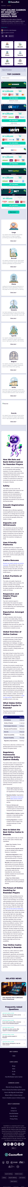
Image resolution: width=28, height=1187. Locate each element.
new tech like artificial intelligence (14, 908)
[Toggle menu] (2, 1)
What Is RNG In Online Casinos (13, 1095)
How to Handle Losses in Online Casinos (13, 1098)
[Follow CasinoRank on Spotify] (19, 1144)
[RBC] (22, 1162)
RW (13, 1148)
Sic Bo (13, 1071)
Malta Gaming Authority (16, 798)
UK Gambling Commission (16, 796)
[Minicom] (3, 1162)
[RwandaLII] (7, 1162)
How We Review (13, 1113)
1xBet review (14, 123)
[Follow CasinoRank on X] (11, 1144)
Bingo (13, 1066)
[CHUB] (14, 1162)
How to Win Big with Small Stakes (13, 1092)
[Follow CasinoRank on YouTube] (15, 1144)
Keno (13, 1069)
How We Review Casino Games (13, 1077)
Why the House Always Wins (14, 1087)
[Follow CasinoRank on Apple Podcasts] (22, 1144)
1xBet (13, 1056)
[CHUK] (11, 1166)
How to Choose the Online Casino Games (13, 1090)
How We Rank (14, 1116)
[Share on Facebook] (6, 36)
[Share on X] (2, 36)
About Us (13, 1108)
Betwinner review (13, 100)
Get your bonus (13, 98)
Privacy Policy (14, 1119)
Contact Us (14, 1111)
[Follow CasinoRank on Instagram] (8, 1144)
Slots (13, 1074)
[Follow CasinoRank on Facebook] (4, 1144)
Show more (13, 212)
